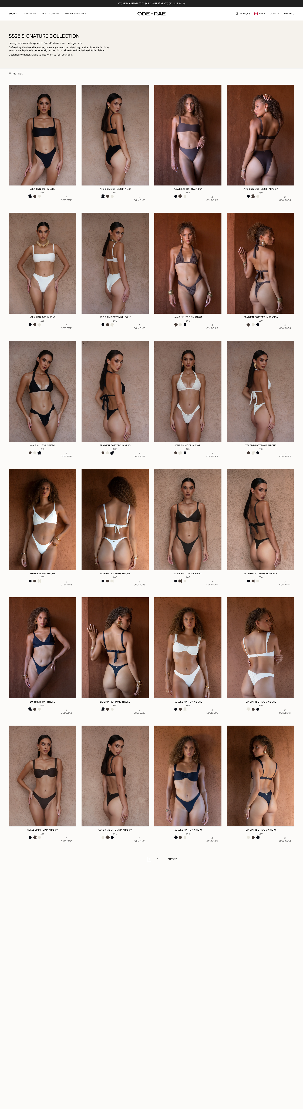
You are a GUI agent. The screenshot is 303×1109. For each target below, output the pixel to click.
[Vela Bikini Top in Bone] (42, 263)
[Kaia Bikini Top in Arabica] (187, 263)
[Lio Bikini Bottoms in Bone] (115, 519)
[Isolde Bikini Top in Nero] (187, 776)
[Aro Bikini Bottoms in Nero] (115, 135)
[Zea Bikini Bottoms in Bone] (260, 391)
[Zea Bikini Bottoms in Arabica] (260, 263)
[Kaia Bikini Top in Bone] (187, 391)
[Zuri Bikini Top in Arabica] (187, 519)
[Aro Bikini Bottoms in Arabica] (260, 135)
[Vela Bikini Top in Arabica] (187, 135)
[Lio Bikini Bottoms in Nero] (115, 647)
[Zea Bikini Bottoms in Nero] (115, 391)
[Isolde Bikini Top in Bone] (187, 647)
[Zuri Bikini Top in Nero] (42, 647)
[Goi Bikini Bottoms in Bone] (260, 647)
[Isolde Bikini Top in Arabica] (42, 776)
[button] (14, 14)
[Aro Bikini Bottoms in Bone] (115, 263)
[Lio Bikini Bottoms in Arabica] (260, 519)
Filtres (17, 73)
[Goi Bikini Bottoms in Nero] (260, 776)
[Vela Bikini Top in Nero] (42, 135)
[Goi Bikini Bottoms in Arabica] (115, 776)
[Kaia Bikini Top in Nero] (42, 391)
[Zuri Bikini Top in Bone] (42, 519)
